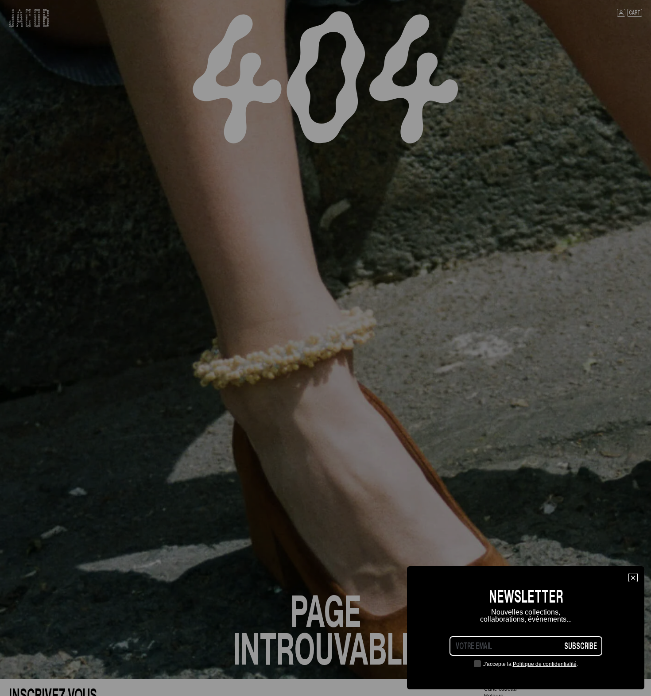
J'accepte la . (530, 664)
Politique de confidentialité (545, 664)
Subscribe (580, 646)
